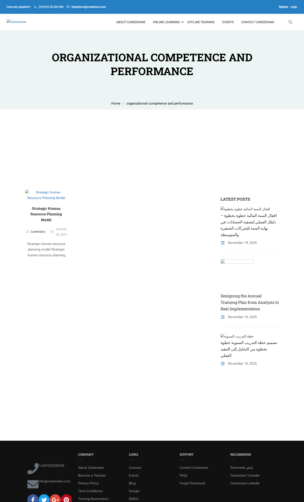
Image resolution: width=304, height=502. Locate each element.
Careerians (37, 231)
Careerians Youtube (244, 475)
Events (228, 22)
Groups (134, 491)
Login (294, 6)
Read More (46, 262)
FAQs (183, 475)
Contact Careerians (257, 22)
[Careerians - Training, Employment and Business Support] (24, 22)
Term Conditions (90, 491)
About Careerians (130, 22)
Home (115, 103)
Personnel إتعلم (241, 468)
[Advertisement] (152, 143)
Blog (132, 483)
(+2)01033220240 (51, 466)
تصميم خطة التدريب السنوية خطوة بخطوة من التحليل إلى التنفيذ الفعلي (249, 349)
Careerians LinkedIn (245, 483)
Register (283, 6)
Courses (135, 468)
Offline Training (201, 22)
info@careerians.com (54, 481)
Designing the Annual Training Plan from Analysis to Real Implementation (250, 302)
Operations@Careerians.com (88, 6)
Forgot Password (192, 483)
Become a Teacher (92, 475)
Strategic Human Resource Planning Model (46, 214)
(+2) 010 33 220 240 (51, 6)
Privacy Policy (88, 483)
